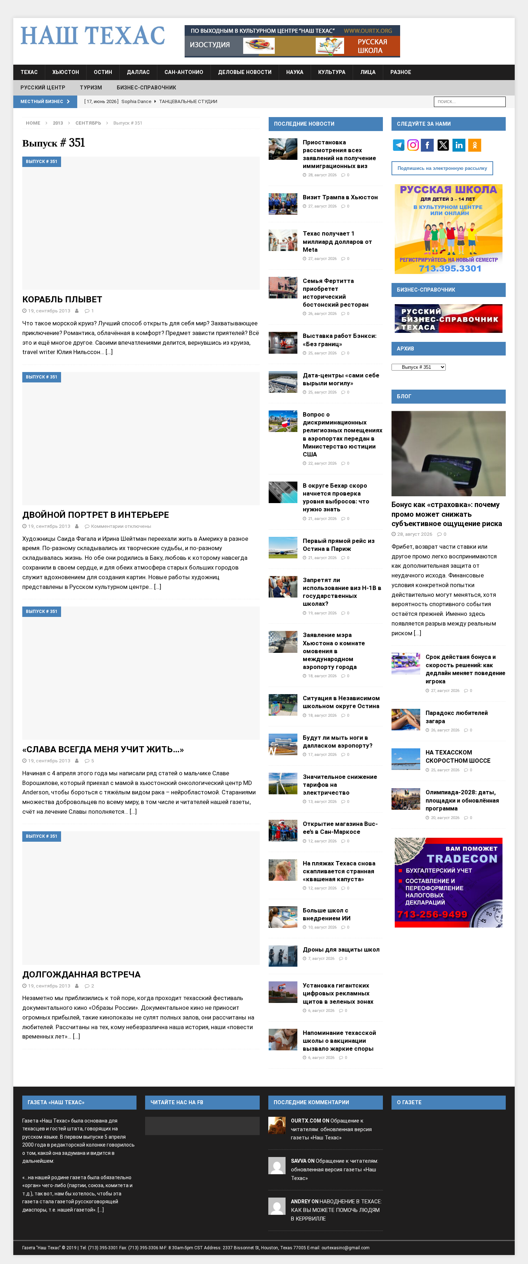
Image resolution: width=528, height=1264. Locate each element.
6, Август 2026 (321, 1010)
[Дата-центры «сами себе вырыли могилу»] (283, 382)
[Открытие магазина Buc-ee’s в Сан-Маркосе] (283, 830)
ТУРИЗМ (91, 87)
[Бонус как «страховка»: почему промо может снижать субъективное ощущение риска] (449, 454)
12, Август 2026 (322, 841)
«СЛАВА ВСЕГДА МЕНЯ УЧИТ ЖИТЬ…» (103, 749)
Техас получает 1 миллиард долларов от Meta (337, 241)
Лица (368, 72)
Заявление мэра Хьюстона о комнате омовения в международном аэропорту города (334, 650)
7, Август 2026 (321, 958)
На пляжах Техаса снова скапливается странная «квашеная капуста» (339, 871)
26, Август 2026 (322, 313)
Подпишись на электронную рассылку (442, 168)
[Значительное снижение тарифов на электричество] (283, 783)
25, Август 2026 (322, 353)
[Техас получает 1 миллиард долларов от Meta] (283, 240)
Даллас (138, 72)
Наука (295, 72)
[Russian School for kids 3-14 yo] (448, 229)
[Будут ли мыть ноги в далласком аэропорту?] (283, 744)
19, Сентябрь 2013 (49, 310)
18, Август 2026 (322, 675)
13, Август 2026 (322, 801)
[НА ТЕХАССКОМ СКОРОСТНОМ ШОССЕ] (406, 759)
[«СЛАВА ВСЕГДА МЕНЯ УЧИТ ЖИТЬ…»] (141, 673)
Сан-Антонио (184, 72)
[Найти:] (470, 101)
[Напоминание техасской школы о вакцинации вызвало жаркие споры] (283, 1039)
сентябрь (88, 123)
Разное (400, 72)
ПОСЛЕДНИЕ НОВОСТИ (304, 124)
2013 (58, 123)
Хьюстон (65, 72)
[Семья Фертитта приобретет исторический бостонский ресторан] (283, 287)
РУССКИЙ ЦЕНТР (43, 87)
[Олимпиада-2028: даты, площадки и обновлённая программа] (406, 799)
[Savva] (277, 1169)
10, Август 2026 (322, 927)
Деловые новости (245, 72)
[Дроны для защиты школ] (283, 956)
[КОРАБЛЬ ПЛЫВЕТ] (141, 223)
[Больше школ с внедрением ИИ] (283, 917)
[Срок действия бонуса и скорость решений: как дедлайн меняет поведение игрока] (406, 663)
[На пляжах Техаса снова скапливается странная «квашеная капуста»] (283, 870)
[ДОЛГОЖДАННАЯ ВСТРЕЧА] (141, 898)
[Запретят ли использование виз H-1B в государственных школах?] (283, 587)
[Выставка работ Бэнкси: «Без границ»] (283, 342)
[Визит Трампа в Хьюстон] (283, 204)
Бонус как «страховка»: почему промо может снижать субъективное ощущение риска (447, 514)
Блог (404, 396)
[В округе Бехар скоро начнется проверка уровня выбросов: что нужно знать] (283, 492)
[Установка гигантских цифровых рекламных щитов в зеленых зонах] (283, 992)
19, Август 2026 (322, 612)
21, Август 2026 (322, 518)
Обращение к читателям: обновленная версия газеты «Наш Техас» (331, 1129)
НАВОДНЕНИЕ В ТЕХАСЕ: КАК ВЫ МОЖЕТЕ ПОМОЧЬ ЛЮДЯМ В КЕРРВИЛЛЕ (336, 1210)
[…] (109, 352)
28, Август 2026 (322, 174)
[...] (417, 633)
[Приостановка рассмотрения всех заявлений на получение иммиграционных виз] (283, 149)
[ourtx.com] (277, 1129)
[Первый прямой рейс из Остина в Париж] (283, 547)
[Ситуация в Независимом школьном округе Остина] (283, 705)
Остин (103, 72)
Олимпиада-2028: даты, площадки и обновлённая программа (462, 800)
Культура (332, 72)
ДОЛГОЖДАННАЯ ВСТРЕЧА (81, 974)
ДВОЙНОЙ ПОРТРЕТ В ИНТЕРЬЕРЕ (95, 515)
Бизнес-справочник (146, 87)
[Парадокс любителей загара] (406, 719)
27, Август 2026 (322, 206)
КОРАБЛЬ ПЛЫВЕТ (62, 299)
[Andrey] (277, 1210)
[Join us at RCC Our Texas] (292, 41)
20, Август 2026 (445, 817)
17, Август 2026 (322, 754)
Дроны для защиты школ (341, 949)
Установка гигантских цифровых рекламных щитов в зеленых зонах (338, 993)
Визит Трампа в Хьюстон (340, 197)
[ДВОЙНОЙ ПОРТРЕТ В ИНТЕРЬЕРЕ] (141, 438)
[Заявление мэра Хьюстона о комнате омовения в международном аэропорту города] (283, 641)
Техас (29, 72)
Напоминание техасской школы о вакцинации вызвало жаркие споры (339, 1040)
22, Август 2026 (322, 463)
